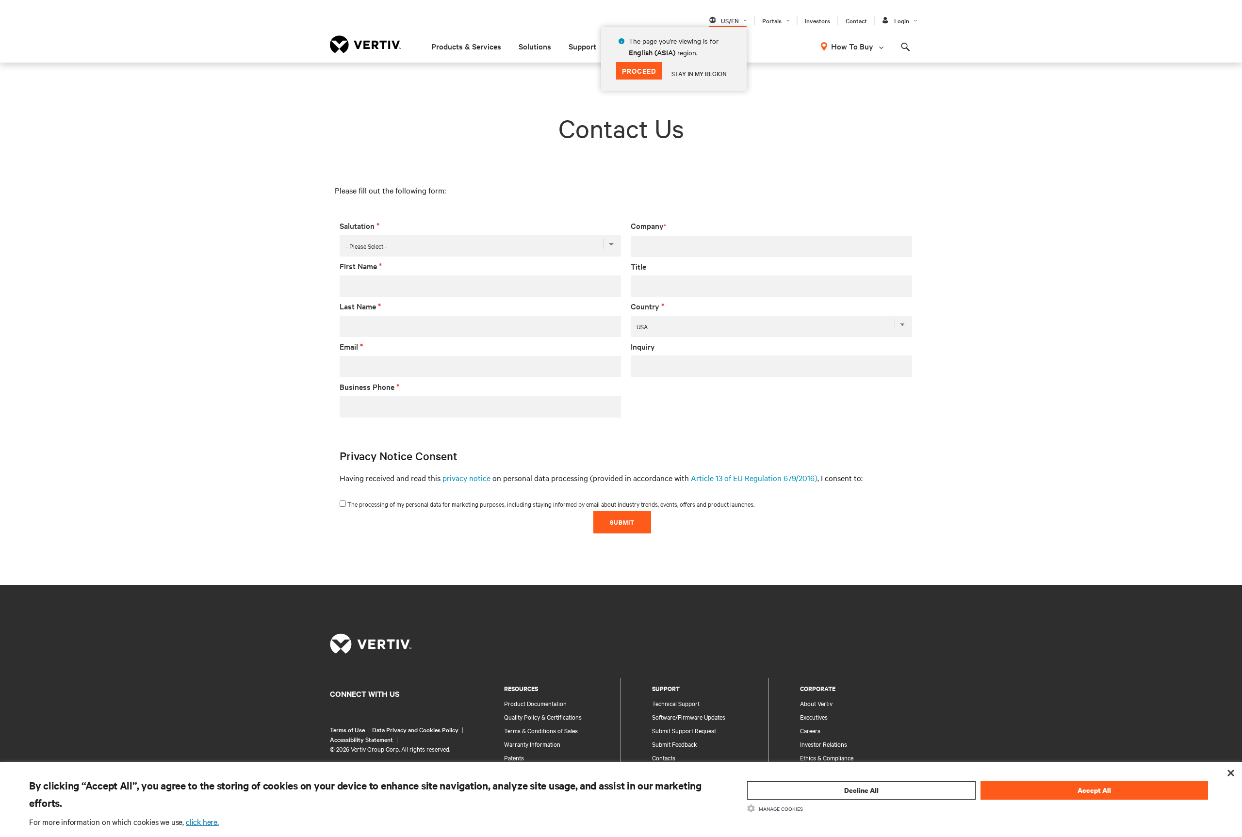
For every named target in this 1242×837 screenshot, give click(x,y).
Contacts (663, 757)
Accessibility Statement (361, 739)
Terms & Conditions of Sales (541, 730)
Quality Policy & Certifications (543, 716)
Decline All (861, 790)
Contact (856, 20)
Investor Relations (823, 744)
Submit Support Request (684, 730)
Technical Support (676, 703)
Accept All (1094, 790)
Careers (810, 730)
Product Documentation (535, 703)
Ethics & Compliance (826, 757)
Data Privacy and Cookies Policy (415, 729)
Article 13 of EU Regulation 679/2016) (754, 477)
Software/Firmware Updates (688, 716)
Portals (772, 20)
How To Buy (852, 46)
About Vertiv (816, 703)
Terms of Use (347, 729)
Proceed (639, 70)
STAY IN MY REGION (699, 73)
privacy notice (466, 477)
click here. (202, 821)
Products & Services (466, 46)
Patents (514, 757)
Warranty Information (532, 744)
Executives (814, 716)
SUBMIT (622, 522)
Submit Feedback (674, 744)
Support (582, 46)
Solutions (535, 46)
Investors (817, 20)
